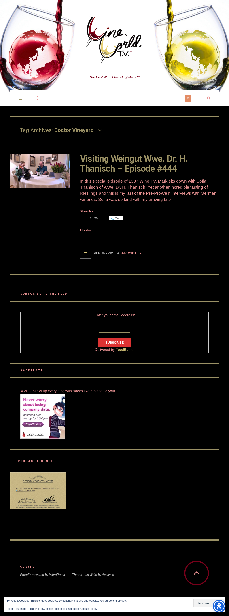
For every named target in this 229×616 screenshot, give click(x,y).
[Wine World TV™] (114, 40)
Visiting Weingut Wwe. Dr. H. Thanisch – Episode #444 (134, 163)
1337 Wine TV (131, 252)
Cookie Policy (88, 608)
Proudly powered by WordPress (42, 574)
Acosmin (108, 574)
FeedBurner (125, 350)
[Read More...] (85, 252)
